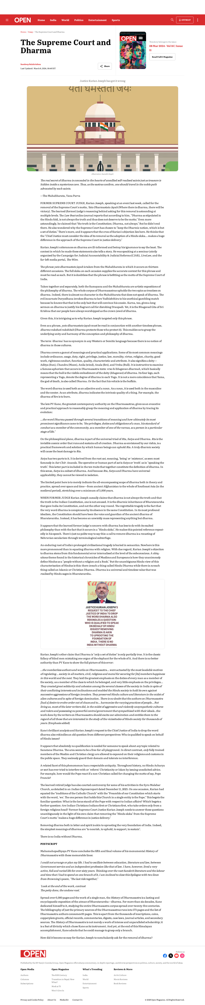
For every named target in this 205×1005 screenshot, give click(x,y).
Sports (116, 20)
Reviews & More (123, 969)
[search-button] (172, 20)
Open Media (27, 969)
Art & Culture (120, 975)
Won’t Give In (58, 990)
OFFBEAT (186, 19)
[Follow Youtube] (176, 955)
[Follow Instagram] (182, 955)
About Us (51, 999)
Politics (78, 20)
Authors (24, 975)
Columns (24, 979)
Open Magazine (60, 969)
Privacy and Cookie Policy (32, 999)
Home (41, 20)
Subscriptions (26, 983)
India (53, 20)
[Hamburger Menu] (7, 20)
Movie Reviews (120, 979)
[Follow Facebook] (165, 955)
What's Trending (92, 969)
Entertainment (97, 20)
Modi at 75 (56, 986)
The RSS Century (59, 975)
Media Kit (64, 999)
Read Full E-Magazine (162, 56)
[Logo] (21, 20)
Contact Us (77, 999)
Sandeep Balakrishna (30, 64)
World (65, 20)
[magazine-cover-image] (133, 50)
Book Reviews (120, 983)
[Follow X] (170, 955)
